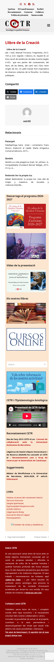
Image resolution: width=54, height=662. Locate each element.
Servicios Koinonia (15, 500)
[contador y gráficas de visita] (27, 524)
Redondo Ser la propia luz (18, 175)
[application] (27, 416)
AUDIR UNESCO (14, 509)
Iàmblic (9, 158)
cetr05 (27, 121)
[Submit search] (45, 364)
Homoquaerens (14, 517)
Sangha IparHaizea (15, 503)
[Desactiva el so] (40, 425)
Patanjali (10, 141)
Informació (12, 479)
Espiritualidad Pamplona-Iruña (20, 506)
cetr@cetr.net (35, 654)
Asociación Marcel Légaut (18, 515)
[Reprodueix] (10, 425)
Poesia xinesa (40, 537)
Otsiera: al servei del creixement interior (25, 497)
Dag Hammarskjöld (15, 537)
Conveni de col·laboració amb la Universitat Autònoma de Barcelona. (27, 442)
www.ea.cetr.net (33, 592)
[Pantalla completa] (44, 425)
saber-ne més (13, 579)
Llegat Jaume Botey (15, 512)
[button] (48, 25)
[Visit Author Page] (27, 112)
